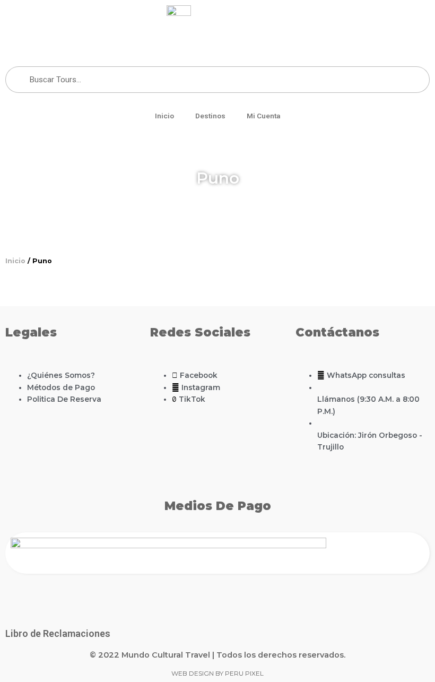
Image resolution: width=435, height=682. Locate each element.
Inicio (164, 115)
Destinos (210, 115)
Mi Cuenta (264, 115)
